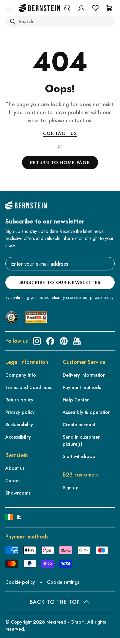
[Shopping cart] (109, 8)
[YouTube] (77, 341)
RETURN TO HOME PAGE (60, 162)
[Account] (81, 8)
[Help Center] (67, 8)
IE (19, 517)
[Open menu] (9, 8)
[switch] (15, 626)
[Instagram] (37, 341)
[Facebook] (50, 341)
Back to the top (55, 602)
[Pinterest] (64, 341)
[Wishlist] (95, 8)
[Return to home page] (39, 8)
